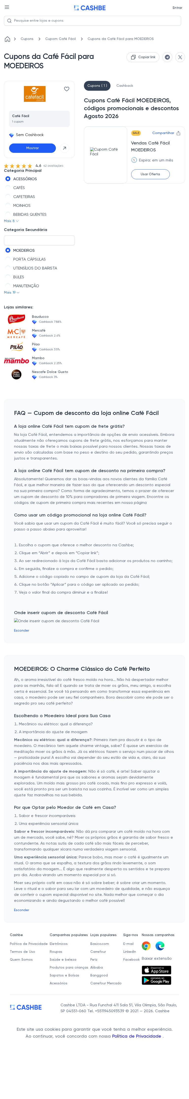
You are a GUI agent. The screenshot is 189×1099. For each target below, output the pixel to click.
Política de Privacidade (137, 1036)
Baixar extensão (157, 959)
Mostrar (32, 148)
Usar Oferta (150, 174)
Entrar (177, 8)
